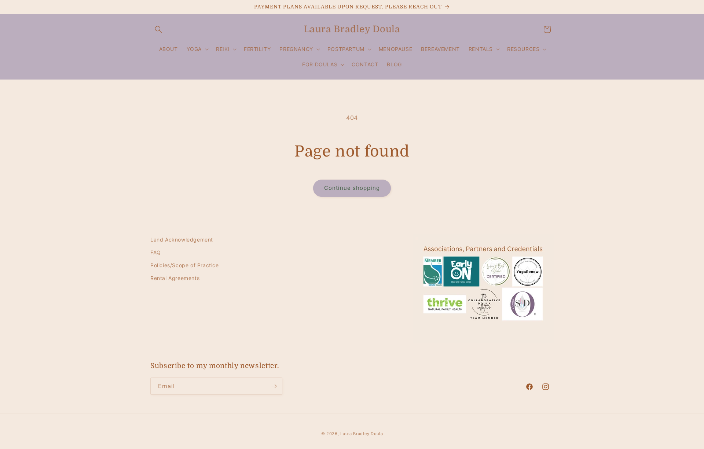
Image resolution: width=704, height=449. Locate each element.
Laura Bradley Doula (361, 433)
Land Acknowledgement (181, 239)
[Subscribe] (274, 386)
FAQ (155, 252)
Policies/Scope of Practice (184, 265)
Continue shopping (352, 187)
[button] (158, 29)
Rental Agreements (174, 278)
